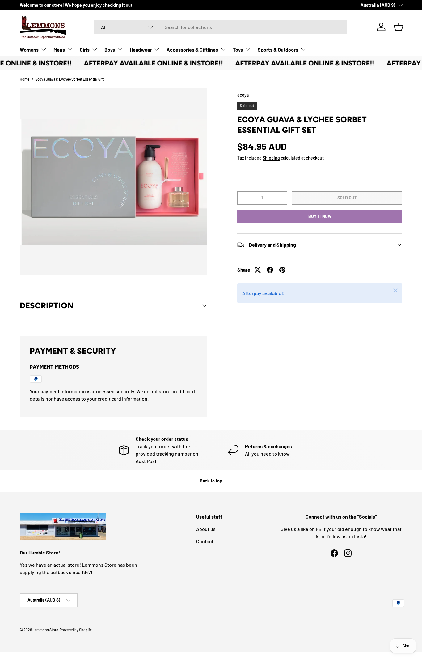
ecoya (243, 95)
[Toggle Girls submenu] (94, 49)
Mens (59, 49)
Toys (238, 49)
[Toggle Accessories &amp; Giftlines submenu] (223, 49)
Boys (109, 49)
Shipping (271, 158)
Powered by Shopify (76, 630)
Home (24, 79)
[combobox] (220, 27)
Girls (85, 49)
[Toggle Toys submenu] (247, 49)
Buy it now (319, 216)
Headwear (141, 49)
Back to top (211, 480)
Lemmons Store (45, 630)
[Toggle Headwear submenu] (156, 49)
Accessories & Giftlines (192, 49)
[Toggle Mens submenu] (70, 49)
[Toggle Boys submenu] (120, 49)
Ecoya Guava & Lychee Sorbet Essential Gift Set (72, 79)
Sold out (347, 197)
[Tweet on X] (257, 270)
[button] (398, 27)
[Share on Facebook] (270, 270)
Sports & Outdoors (278, 49)
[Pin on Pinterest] (282, 270)
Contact (204, 541)
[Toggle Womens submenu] (43, 49)
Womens (29, 49)
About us (206, 529)
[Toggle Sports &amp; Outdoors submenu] (303, 49)
